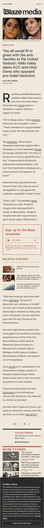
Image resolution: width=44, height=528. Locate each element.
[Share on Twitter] (19, 424)
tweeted (36, 120)
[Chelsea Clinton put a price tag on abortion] (9, 269)
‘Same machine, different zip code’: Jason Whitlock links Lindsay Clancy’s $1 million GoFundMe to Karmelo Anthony (29, 277)
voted (21, 105)
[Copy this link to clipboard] (29, 424)
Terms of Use (9, 247)
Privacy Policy (29, 245)
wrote (34, 200)
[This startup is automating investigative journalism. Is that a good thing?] (11, 456)
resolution (12, 142)
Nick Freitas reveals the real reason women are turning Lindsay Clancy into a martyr (30, 465)
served (12, 366)
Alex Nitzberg (10, 81)
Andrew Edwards (28, 459)
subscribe (7, 4)
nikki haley (8, 45)
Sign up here (31, 414)
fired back (13, 300)
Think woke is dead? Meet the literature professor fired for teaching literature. (31, 475)
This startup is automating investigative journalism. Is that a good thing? (31, 455)
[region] (22, 502)
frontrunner (9, 392)
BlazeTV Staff (27, 470)
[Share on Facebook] (14, 424)
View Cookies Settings (22, 523)
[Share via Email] (24, 424)
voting (38, 149)
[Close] (41, 480)
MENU (39, 4)
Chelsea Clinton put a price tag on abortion (28, 267)
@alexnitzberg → (22, 442)
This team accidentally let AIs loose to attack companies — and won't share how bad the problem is (28, 286)
